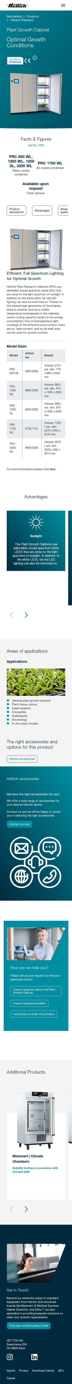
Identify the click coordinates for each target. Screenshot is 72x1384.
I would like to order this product (34, 1014)
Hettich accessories (22, 758)
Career (11, 1378)
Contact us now (19, 824)
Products (33, 16)
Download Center (43, 1370)
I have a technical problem (29, 1003)
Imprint (11, 1370)
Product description (16, 211)
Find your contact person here (28, 1325)
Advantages (42, 210)
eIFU (61, 1370)
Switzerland (14, 16)
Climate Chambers (22, 20)
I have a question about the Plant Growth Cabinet (34, 991)
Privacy (23, 1370)
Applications (17, 662)
